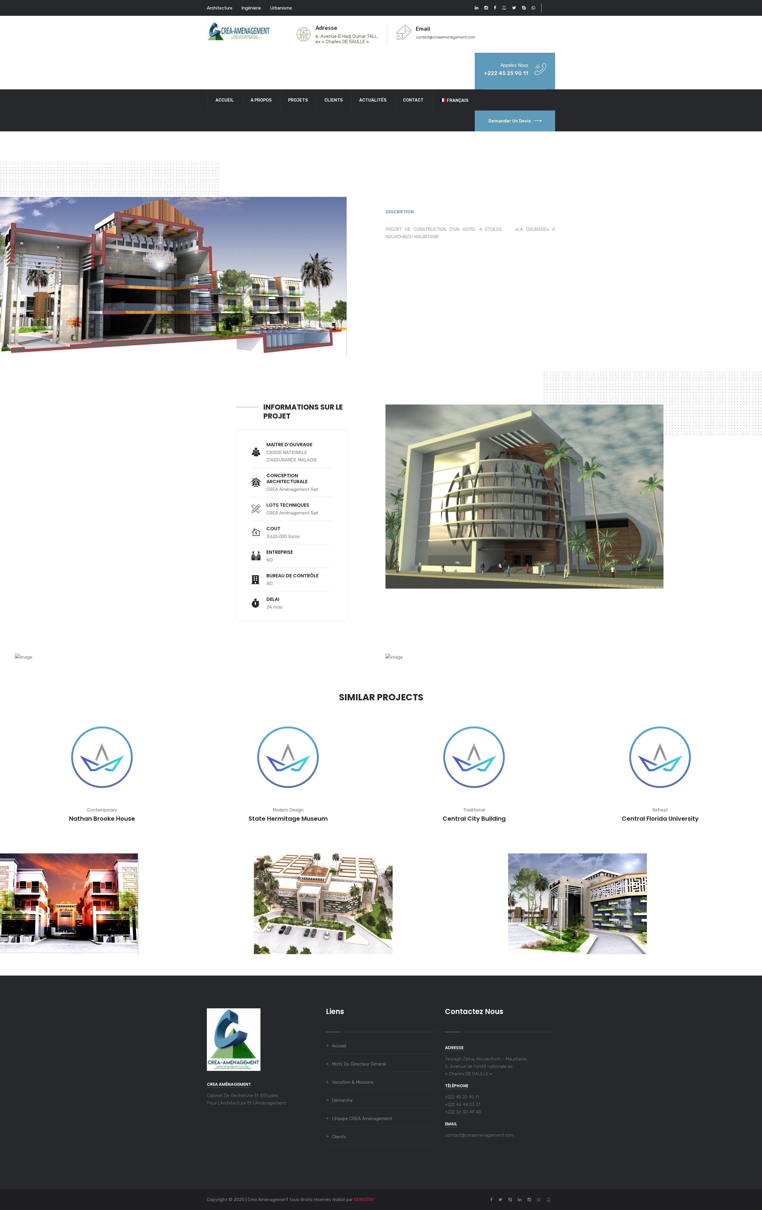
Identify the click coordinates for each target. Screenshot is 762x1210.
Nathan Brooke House (102, 818)
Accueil (225, 100)
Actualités (372, 100)
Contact (413, 100)
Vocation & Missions (353, 1082)
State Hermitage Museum (288, 818)
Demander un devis (509, 121)
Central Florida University (660, 818)
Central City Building (474, 818)
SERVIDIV (364, 1199)
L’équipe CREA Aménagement (362, 1118)
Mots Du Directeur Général (359, 1064)
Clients (333, 100)
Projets (298, 100)
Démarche (342, 1100)
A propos (261, 100)
